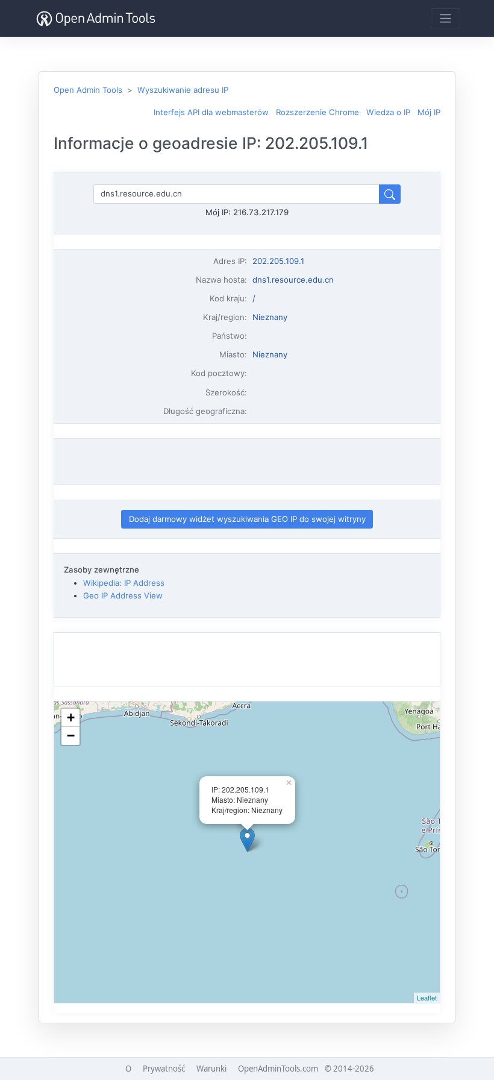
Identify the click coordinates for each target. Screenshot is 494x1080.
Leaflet (427, 997)
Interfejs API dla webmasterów (211, 112)
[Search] (390, 193)
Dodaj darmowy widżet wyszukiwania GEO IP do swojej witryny (247, 519)
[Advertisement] (247, 462)
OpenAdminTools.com (278, 1068)
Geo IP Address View (123, 595)
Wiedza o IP (388, 112)
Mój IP (428, 112)
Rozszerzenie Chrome (317, 112)
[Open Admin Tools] (96, 18)
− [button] (71, 735)
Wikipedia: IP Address (123, 583)
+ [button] (71, 717)
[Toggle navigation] (445, 18)
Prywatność (164, 1068)
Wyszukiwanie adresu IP (182, 90)
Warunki (211, 1068)
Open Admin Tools (88, 90)
